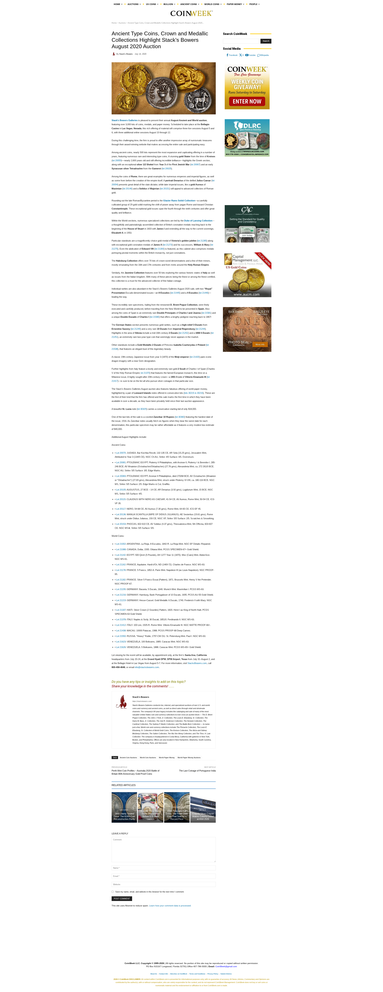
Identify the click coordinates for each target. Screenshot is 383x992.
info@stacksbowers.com (147, 667)
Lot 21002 (121, 544)
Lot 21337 (121, 610)
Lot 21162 (121, 564)
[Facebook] (227, 55)
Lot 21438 (121, 630)
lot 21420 (194, 357)
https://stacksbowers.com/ (142, 701)
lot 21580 (154, 317)
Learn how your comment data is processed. (170, 905)
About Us (153, 974)
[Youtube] (247, 55)
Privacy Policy (213, 974)
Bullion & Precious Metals (202, 809)
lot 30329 (141, 409)
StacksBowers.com (197, 663)
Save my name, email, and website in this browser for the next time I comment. (149, 892)
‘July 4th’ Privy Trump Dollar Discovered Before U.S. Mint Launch (150, 815)
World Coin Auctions (148, 757)
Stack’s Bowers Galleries (125, 120)
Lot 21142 (121, 555)
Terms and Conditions (197, 974)
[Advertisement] (247, 181)
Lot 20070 (121, 453)
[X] (240, 55)
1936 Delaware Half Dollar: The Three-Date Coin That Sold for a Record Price (177, 815)
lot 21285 (202, 240)
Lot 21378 (121, 619)
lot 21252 (183, 333)
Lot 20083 (121, 476)
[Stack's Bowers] (114, 54)
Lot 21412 (121, 625)
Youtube (252, 55)
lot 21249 (135, 329)
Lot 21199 (121, 589)
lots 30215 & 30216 (193, 393)
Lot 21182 (121, 579)
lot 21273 (167, 244)
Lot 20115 (121, 499)
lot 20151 (165, 188)
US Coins (124, 810)
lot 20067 (195, 164)
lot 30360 (179, 417)
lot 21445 (175, 292)
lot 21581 (206, 313)
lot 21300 (159, 248)
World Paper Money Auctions (189, 757)
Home (114, 23)
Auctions (122, 23)
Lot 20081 (121, 462)
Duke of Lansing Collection (198, 220)
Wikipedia (264, 55)
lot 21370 (145, 373)
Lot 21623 (121, 641)
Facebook (233, 55)
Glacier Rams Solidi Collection (179, 200)
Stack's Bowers (126, 54)
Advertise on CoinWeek (178, 974)
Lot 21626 (121, 647)
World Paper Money (167, 757)
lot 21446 (203, 292)
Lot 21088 (121, 549)
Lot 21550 (121, 636)
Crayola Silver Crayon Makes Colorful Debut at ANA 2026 (203, 816)
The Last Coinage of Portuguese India (197, 770)
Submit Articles (226, 974)
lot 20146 (127, 188)
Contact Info (163, 974)
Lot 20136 (121, 514)
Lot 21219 (121, 600)
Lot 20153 (121, 524)
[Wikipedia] (258, 55)
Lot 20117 (121, 509)
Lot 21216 (121, 594)
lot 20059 (116, 160)
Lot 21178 (121, 570)
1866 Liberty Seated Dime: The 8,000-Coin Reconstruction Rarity (124, 816)
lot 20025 (166, 168)
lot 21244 (200, 329)
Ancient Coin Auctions (128, 757)
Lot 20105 (121, 489)
